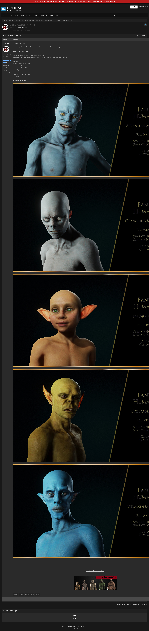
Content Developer (15, 20)
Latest (16, 15)
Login (140, 6)
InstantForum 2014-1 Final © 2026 (77, 626)
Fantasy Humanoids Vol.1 (64, 20)
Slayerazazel (20, 27)
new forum (111, 2)
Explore (10, 15)
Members (36, 15)
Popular (22, 15)
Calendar (28, 15)
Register (145, 6)
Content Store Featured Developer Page (95, 573)
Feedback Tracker (54, 15)
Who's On (44, 15)
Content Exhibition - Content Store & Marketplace (39, 20)
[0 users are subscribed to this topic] (145, 24)
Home (4, 15)
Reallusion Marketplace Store (95, 571)
